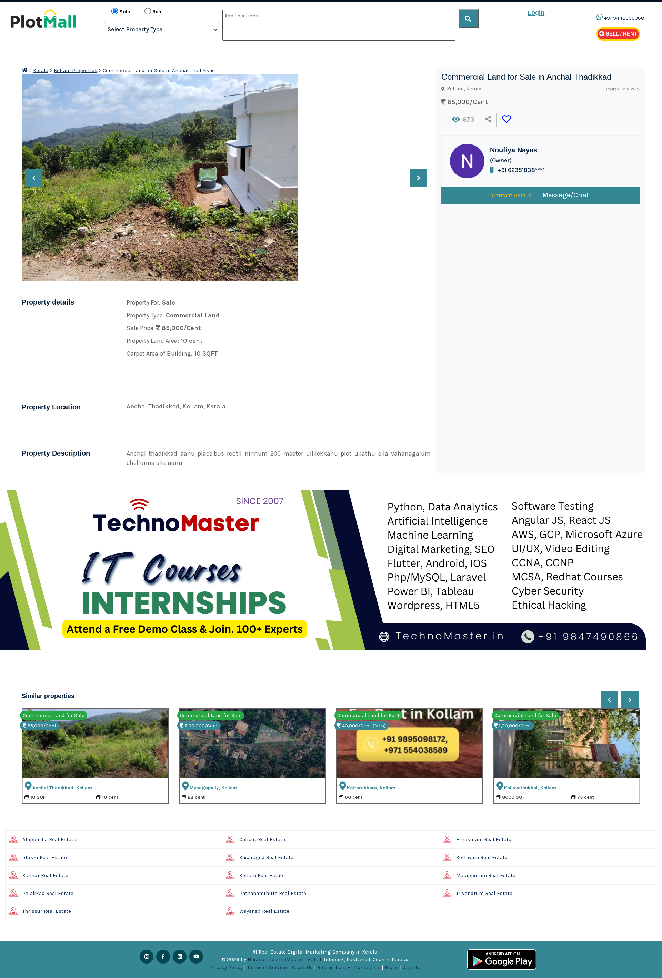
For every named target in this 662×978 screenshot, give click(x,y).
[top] (469, 18)
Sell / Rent (620, 34)
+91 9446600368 (624, 18)
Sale (124, 12)
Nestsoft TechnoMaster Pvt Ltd (284, 959)
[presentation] (33, 178)
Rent (157, 12)
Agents (411, 967)
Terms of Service (267, 967)
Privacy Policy (226, 967)
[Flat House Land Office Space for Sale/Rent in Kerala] (25, 70)
